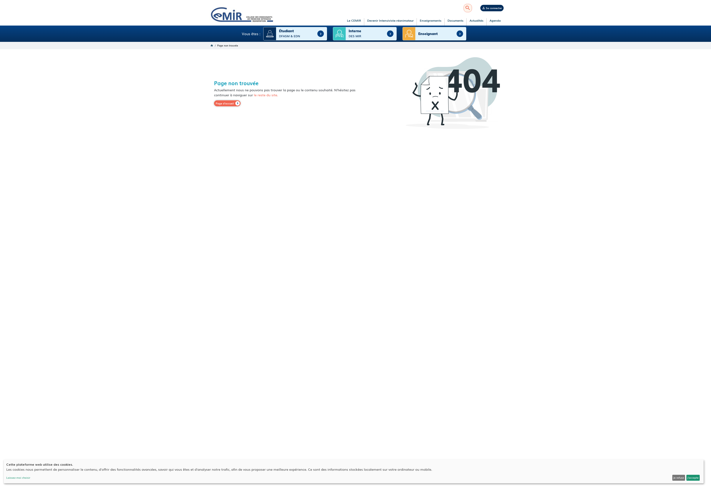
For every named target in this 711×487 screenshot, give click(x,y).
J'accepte (693, 477)
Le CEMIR (354, 20)
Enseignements (430, 20)
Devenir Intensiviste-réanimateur (390, 20)
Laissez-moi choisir (18, 477)
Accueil (211, 45)
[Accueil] (241, 14)
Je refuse (678, 477)
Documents (455, 20)
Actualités (476, 20)
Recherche (468, 8)
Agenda (495, 20)
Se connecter (494, 8)
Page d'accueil (225, 103)
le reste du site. (266, 94)
